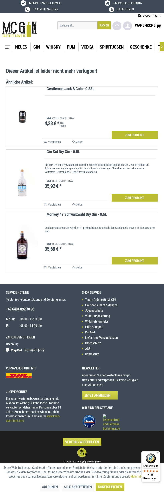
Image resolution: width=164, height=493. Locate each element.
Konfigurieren (110, 486)
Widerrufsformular (96, 321)
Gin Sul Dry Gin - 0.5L (63, 152)
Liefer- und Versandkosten (101, 337)
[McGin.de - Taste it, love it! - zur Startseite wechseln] (19, 29)
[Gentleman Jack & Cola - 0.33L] (22, 116)
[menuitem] (84, 25)
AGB (88, 348)
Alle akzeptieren (78, 486)
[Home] (7, 45)
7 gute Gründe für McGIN (100, 299)
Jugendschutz (94, 310)
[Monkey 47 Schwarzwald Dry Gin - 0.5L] (22, 242)
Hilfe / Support (94, 327)
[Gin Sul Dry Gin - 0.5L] (22, 179)
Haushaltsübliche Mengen (101, 305)
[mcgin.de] (82, 453)
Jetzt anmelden (97, 395)
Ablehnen (50, 486)
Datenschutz (93, 343)
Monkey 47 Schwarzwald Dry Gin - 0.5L (77, 214)
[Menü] (157, 453)
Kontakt (90, 332)
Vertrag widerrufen (82, 441)
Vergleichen (54, 142)
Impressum (92, 354)
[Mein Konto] (127, 25)
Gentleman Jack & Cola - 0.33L (70, 89)
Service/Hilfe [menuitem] (149, 16)
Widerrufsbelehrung (97, 316)
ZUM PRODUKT (134, 135)
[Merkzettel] (116, 25)
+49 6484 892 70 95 (20, 309)
